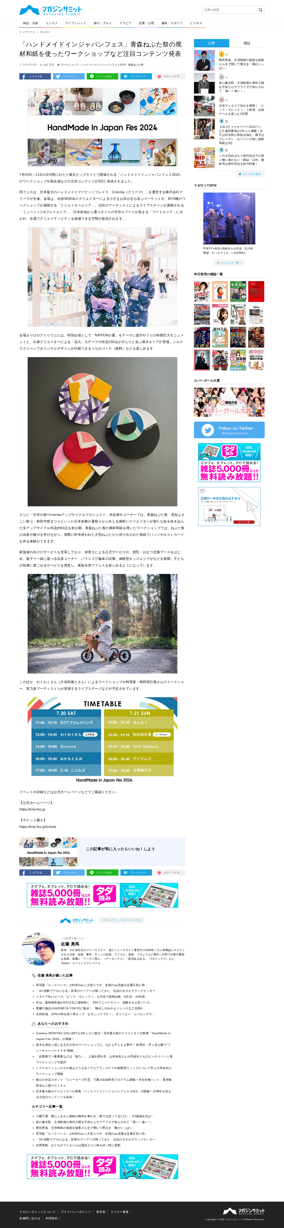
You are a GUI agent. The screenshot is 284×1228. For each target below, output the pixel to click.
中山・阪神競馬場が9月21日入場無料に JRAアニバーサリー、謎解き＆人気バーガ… (94, 1002)
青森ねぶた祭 (136, 64)
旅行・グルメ (103, 23)
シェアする (35, 76)
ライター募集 (120, 1211)
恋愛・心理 (146, 23)
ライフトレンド (75, 23)
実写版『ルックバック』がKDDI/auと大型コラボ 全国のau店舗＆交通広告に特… (92, 985)
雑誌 (247, 43)
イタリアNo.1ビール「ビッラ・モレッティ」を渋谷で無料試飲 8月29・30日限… (92, 996)
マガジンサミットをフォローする (121, 920)
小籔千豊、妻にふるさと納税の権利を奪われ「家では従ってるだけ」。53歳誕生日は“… (95, 1116)
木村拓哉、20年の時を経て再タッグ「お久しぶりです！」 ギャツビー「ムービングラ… (95, 1014)
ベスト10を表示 (251, 174)
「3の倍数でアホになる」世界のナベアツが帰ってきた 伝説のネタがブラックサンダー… (97, 990)
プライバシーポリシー (76, 1211)
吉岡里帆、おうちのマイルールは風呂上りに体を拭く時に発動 (78, 1145)
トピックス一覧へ (230, 262)
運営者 (100, 1211)
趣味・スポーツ (172, 23)
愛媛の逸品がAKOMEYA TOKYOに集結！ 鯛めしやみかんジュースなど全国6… (90, 1008)
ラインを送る (104, 76)
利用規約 (52, 1218)
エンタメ (52, 23)
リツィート (69, 76)
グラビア (125, 23)
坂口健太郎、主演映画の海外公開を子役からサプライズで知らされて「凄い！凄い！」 (95, 1122)
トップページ (27, 32)
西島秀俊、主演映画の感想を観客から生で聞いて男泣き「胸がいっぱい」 (86, 1127)
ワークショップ (70, 64)
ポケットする (172, 76)
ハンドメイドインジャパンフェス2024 (103, 64)
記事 (211, 43)
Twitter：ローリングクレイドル (80, 963)
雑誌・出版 (30, 23)
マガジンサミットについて (37, 1211)
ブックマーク (138, 76)
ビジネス (196, 23)
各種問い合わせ (30, 1218)
